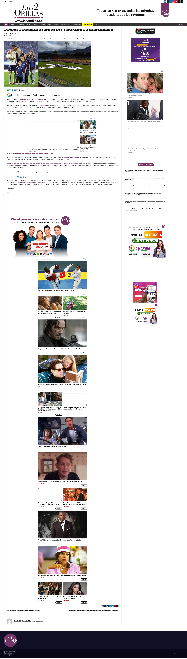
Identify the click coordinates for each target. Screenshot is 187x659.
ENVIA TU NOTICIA (88, 24)
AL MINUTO (12, 24)
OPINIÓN (43, 24)
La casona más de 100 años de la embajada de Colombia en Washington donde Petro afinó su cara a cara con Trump (145, 209)
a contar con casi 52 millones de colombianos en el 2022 (31, 182)
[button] (179, 24)
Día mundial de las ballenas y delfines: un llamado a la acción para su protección (93, 610)
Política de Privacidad (178, 653)
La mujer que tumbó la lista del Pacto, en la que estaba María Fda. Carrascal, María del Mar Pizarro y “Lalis (144, 178)
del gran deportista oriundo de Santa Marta (70, 157)
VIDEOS (49, 24)
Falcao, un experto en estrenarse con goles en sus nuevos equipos (34, 172)
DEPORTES (35, 24)
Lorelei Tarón (85, 105)
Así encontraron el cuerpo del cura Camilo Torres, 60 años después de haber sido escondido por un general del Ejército (143, 194)
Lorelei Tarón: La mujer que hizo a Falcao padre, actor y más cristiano (35, 153)
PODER (28, 24)
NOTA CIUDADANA (77, 24)
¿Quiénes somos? (168, 653)
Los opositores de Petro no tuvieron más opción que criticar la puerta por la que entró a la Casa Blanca (145, 186)
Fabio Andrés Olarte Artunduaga (13, 33)
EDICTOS (56, 24)
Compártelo (24, 90)
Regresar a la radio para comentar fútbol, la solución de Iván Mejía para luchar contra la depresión (145, 201)
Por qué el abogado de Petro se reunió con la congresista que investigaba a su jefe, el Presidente (144, 171)
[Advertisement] (63, 203)
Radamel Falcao (45, 105)
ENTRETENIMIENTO (65, 24)
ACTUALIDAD (21, 24)
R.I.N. (96, 24)
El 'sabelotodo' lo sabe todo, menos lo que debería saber (24, 610)
